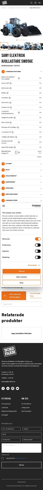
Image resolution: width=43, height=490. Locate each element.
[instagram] (12, 388)
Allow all (21, 271)
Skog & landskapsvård (9, 411)
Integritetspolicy (21, 482)
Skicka (21, 465)
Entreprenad (11, 8)
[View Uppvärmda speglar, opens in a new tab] (15, 147)
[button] (35, 2)
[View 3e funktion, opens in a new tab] (10, 97)
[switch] (38, 245)
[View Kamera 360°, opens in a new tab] (11, 83)
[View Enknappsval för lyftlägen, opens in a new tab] (19, 127)
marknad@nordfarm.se (8, 382)
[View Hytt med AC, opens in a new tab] (11, 102)
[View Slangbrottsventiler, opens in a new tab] (15, 117)
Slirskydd (5, 415)
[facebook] (3, 388)
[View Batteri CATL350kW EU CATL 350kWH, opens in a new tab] (20, 78)
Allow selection (21, 277)
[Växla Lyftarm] (22, 164)
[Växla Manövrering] (22, 182)
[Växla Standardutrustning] (22, 72)
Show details (32, 265)
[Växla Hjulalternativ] (22, 176)
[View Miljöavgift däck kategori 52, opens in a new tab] (20, 152)
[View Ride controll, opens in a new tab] (11, 122)
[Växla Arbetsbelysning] (22, 194)
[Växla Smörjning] (22, 188)
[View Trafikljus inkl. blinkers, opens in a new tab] (17, 137)
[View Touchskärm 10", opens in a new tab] (13, 132)
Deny (21, 283)
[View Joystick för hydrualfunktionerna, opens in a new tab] (20, 112)
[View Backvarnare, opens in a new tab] (11, 88)
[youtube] (17, 388)
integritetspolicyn (20, 458)
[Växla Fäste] (22, 170)
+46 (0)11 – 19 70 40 (7, 378)
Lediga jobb (26, 407)
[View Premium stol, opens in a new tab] (12, 107)
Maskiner (4, 8)
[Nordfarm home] (5, 2)
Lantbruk (5, 407)
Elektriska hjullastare (22, 8)
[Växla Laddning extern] (22, 201)
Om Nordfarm (26, 404)
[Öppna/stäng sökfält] (31, 2)
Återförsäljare (26, 411)
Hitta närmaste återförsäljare (15, 295)
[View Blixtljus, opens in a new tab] (8, 93)
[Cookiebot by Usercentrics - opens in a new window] (32, 206)
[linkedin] (8, 388)
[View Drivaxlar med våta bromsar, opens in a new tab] (20, 142)
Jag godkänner (16, 458)
